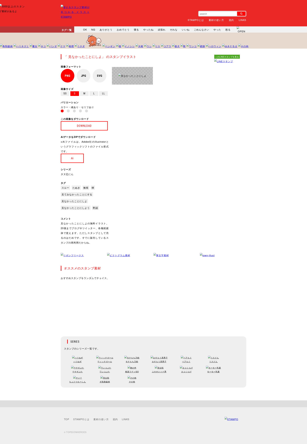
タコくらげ (186, 371)
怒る (228, 29)
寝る (136, 29)
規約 (231, 20)
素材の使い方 (216, 20)
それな (173, 29)
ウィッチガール (105, 361)
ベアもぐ (186, 361)
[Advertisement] (227, 112)
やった (217, 29)
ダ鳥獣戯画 (105, 381)
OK (85, 29)
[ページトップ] (153, 403)
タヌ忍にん (67, 174)
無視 (85, 187)
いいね (185, 29)
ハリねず (77, 361)
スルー (65, 187)
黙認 (95, 207)
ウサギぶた (77, 371)
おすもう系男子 (159, 361)
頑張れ (161, 29)
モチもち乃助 (132, 361)
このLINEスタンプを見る (227, 56)
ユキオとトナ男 (159, 371)
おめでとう (123, 29)
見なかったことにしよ (74, 201)
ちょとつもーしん (77, 381)
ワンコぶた (105, 371)
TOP (66, 419)
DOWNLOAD (84, 125)
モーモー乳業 (213, 371)
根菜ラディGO (132, 371)
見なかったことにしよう (76, 207)
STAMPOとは (196, 20)
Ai (72, 158)
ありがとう (106, 29)
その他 (132, 381)
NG (93, 29)
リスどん (213, 361)
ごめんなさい (201, 29)
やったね (148, 29)
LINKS (242, 20)
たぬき (76, 187)
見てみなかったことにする (77, 194)
